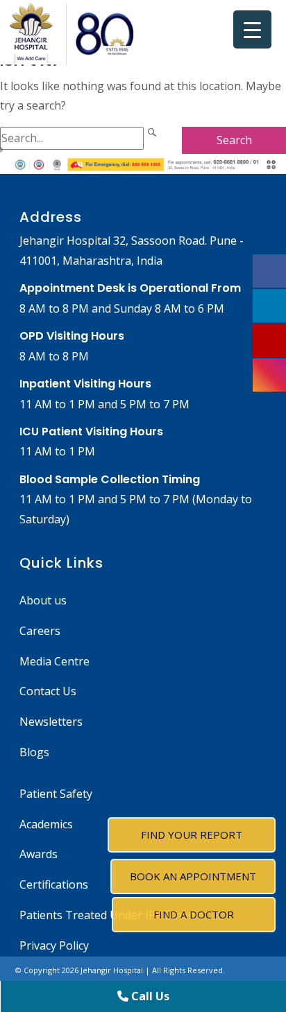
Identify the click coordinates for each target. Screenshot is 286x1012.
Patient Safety (55, 793)
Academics (46, 824)
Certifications (53, 884)
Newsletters (51, 721)
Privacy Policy (54, 945)
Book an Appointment (193, 876)
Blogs (34, 752)
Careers (39, 630)
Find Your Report (191, 834)
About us (43, 600)
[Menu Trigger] (252, 29)
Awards (38, 854)
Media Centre (54, 661)
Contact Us (47, 691)
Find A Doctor (193, 914)
